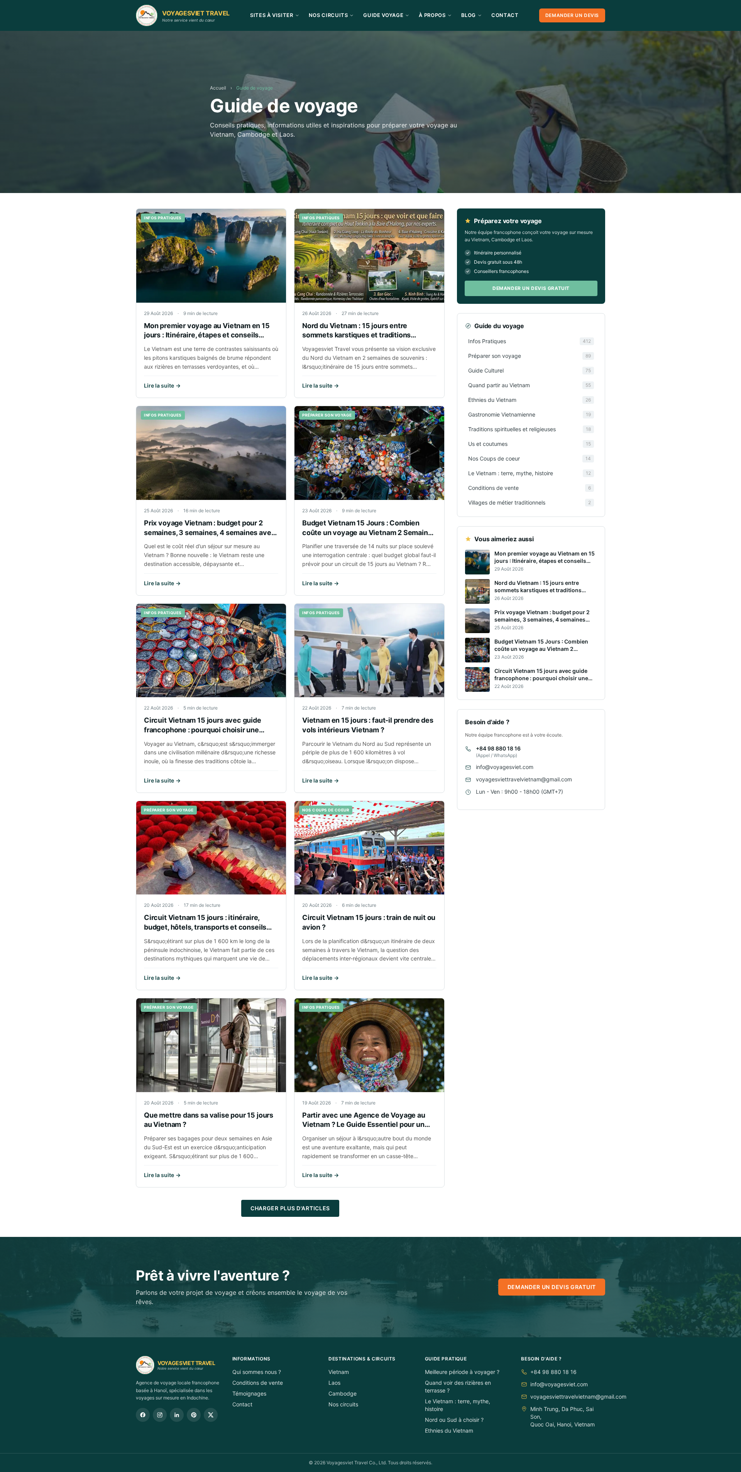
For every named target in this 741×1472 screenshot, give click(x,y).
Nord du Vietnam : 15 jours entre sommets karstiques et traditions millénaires (356, 335)
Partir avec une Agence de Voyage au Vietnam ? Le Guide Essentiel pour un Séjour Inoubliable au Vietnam (363, 1124)
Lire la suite (162, 385)
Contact (505, 15)
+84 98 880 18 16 (498, 748)
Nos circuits (343, 1404)
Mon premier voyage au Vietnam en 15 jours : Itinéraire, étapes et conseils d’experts (207, 335)
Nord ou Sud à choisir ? (454, 1419)
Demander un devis (572, 15)
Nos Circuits (328, 15)
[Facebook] (143, 1415)
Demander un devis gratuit (531, 288)
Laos (334, 1382)
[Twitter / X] (211, 1415)
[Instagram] (160, 1415)
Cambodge (342, 1393)
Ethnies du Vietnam (449, 1430)
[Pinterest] (194, 1415)
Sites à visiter (271, 15)
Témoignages (249, 1393)
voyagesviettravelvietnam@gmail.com (524, 779)
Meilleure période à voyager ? (462, 1372)
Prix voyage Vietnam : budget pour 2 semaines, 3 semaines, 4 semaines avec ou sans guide (209, 532)
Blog (468, 15)
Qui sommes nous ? (256, 1372)
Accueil (218, 88)
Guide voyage (383, 15)
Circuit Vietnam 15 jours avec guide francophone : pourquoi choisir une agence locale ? (202, 730)
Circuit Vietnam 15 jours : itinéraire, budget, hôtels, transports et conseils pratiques (205, 927)
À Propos (432, 15)
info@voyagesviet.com (504, 767)
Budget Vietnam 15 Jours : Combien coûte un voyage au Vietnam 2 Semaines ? (369, 532)
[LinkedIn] (177, 1415)
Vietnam (338, 1372)
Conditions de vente (257, 1382)
